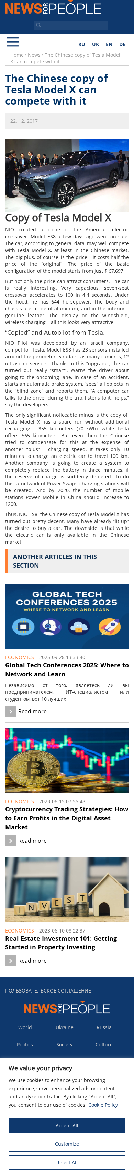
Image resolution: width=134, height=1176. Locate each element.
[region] (67, 1117)
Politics (25, 1044)
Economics (19, 657)
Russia (104, 1027)
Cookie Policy (103, 1105)
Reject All (67, 1162)
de (122, 44)
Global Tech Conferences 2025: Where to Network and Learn (67, 669)
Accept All (67, 1125)
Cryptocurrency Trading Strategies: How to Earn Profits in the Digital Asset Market (66, 818)
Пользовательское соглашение (48, 990)
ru (81, 44)
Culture (104, 1044)
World (25, 1027)
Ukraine (65, 1027)
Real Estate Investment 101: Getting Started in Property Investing (61, 942)
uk (95, 44)
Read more (32, 711)
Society (64, 1044)
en (109, 44)
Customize (67, 1144)
